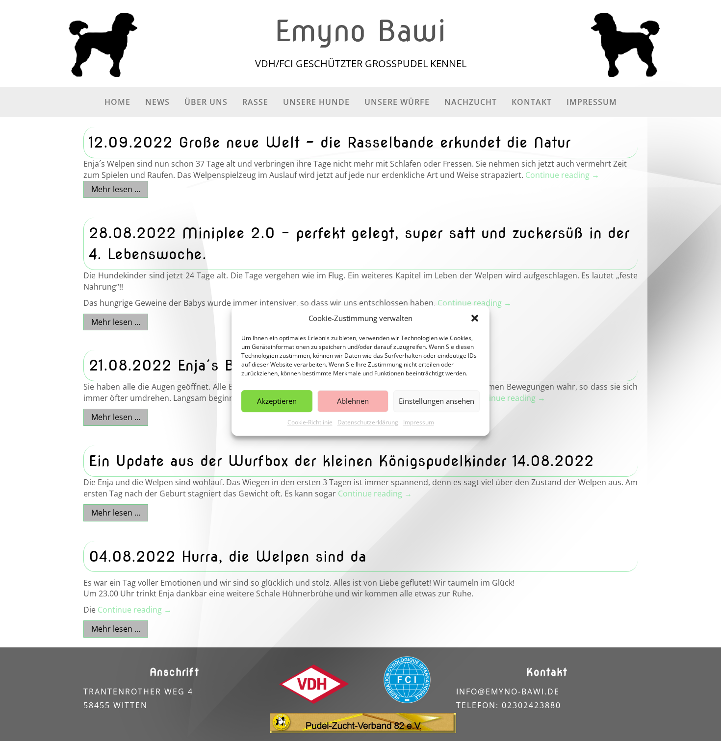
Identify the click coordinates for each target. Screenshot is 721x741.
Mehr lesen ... (115, 189)
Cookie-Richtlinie (310, 422)
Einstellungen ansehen (436, 401)
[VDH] (314, 684)
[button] (475, 318)
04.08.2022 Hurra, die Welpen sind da (227, 556)
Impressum (418, 422)
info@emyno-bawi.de (508, 691)
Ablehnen (353, 401)
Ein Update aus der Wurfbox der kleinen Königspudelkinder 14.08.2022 (341, 460)
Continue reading (562, 175)
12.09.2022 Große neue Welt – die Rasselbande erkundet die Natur (330, 142)
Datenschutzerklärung (367, 422)
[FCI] (407, 679)
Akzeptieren (277, 401)
